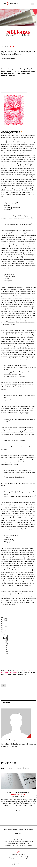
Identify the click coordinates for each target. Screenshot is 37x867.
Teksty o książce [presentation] (23, 768)
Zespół (9, 829)
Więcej (18, 810)
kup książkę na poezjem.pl (10, 132)
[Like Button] (3, 685)
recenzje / (18, 794)
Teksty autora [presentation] (6, 768)
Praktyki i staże (23, 829)
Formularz (18, 833)
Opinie (15, 829)
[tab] (6, 768)
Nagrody (31, 829)
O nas (5, 829)
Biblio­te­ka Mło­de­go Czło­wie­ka (16, 671)
